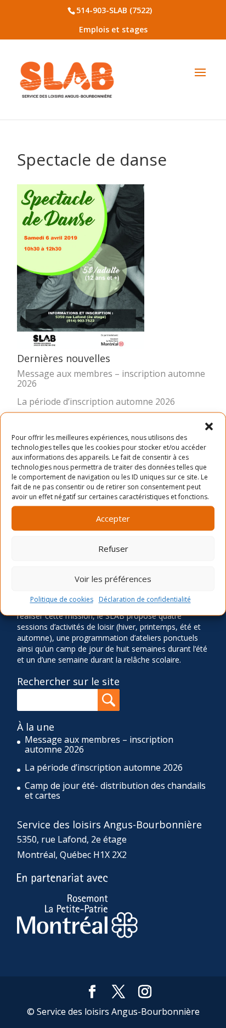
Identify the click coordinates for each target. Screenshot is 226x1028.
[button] (209, 426)
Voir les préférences (113, 578)
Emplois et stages (113, 29)
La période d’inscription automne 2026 (96, 402)
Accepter (113, 518)
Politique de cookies (61, 599)
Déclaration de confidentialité (145, 599)
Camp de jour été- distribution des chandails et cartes (115, 790)
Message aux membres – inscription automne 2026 (111, 378)
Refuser (113, 548)
